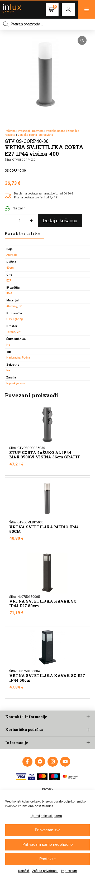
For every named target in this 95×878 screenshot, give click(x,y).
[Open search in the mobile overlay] (47, 24)
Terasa (10, 332)
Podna (26, 357)
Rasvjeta (38, 131)
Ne (8, 344)
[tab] (24, 234)
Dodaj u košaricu (60, 220)
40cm (10, 267)
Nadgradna (13, 357)
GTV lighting (14, 319)
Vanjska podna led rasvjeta (35, 135)
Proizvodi (24, 131)
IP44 (9, 293)
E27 (8, 280)
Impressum (69, 871)
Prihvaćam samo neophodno (47, 844)
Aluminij (11, 306)
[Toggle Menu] (86, 10)
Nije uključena (15, 383)
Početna (10, 131)
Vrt (19, 332)
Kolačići (24, 871)
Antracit (11, 255)
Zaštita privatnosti (45, 871)
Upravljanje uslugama (46, 816)
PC (20, 306)
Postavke (47, 859)
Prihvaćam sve (47, 830)
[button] (68, 9)
